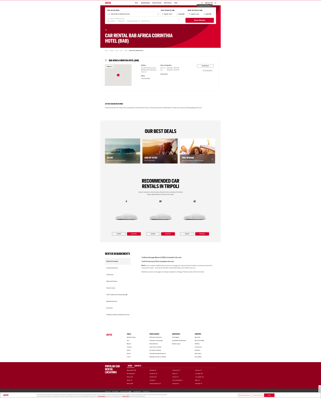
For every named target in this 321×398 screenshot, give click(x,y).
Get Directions (205, 66)
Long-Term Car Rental (155, 347)
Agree (269, 395)
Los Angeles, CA (199, 377)
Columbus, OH (176, 370)
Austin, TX (129, 380)
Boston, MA (130, 383)
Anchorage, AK (131, 373)
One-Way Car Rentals (155, 350)
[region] (160, 395)
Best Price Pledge (199, 340)
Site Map (197, 344)
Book (136, 3)
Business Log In (176, 344)
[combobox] (133, 14)
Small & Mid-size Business (179, 340)
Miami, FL (197, 380)
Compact (129, 347)
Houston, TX (198, 370)
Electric (129, 353)
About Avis (197, 337)
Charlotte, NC (153, 377)
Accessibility (198, 357)
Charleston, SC (153, 373)
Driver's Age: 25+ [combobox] (111, 21)
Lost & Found (198, 347)
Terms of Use (125, 396)
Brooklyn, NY (153, 370)
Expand (109, 66)
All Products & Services (155, 337)
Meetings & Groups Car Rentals (157, 357)
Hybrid (128, 350)
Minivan (129, 344)
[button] (118, 75)
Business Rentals (156, 3)
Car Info (119, 234)
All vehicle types (131, 337)
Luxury (128, 357)
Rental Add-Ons (153, 344)
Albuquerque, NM (131, 370)
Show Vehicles (199, 20)
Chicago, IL (153, 380)
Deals (175, 3)
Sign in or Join (209, 3)
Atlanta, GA (130, 377)
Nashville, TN (198, 383)
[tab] (130, 366)
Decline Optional (257, 395)
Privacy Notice (101, 396)
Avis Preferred (167, 3)
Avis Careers (198, 353)
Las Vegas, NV (199, 373)
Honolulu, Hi (175, 383)
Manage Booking (145, 3)
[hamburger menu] (215, 3)
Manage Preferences (125, 391)
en (202, 2)
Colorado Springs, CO (155, 383)
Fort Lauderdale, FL (177, 380)
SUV (128, 340)
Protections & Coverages (156, 340)
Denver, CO (175, 377)
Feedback (197, 350)
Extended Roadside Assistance (157, 353)
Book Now (134, 234)
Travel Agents (175, 337)
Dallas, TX (175, 373)
